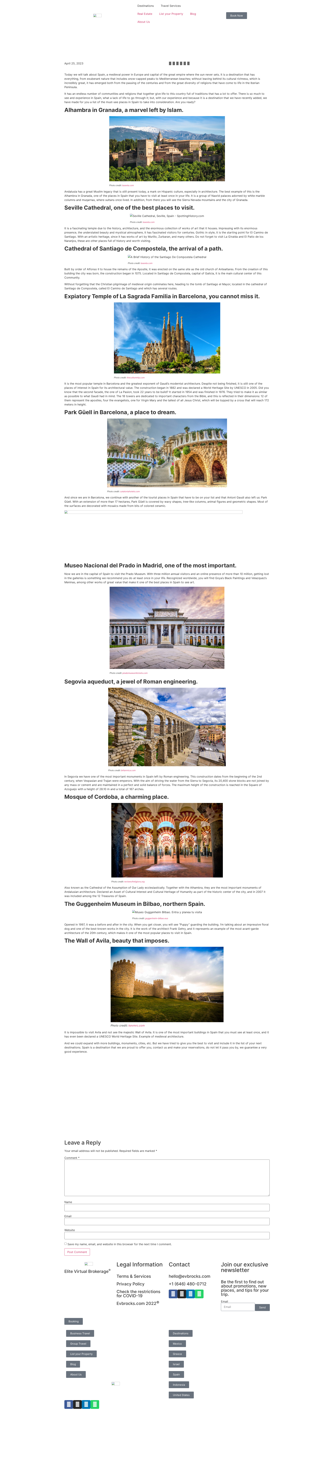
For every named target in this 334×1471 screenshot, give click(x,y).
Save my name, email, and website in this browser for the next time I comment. (119, 1244)
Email (67, 1216)
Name (68, 1202)
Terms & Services (134, 1276)
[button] (170, 63)
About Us (143, 22)
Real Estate (144, 13)
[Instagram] (181, 1294)
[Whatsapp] (199, 1294)
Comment (71, 1157)
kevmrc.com (137, 1025)
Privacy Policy (131, 1283)
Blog (193, 13)
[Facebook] (173, 1294)
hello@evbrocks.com (189, 1276)
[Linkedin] (190, 1294)
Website (69, 1230)
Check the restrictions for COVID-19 (138, 1293)
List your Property (171, 13)
